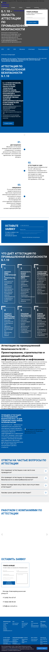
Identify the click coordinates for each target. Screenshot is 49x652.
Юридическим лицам (25, 640)
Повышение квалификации (43, 625)
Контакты (36, 7)
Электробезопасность (7, 641)
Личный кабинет (19, 10)
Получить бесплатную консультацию (31, 237)
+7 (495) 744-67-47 (43, 10)
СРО (32, 621)
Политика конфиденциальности (7, 630)
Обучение (43, 621)
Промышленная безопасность (27, 58)
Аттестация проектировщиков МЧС (7, 643)
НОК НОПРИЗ (24, 624)
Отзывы (13, 7)
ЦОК (23, 627)
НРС (13, 621)
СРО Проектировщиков (35, 625)
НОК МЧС (24, 625)
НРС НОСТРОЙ (15, 623)
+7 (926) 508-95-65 (43, 11)
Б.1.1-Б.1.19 (42, 58)
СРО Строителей (34, 623)
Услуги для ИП (34, 640)
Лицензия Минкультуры (15, 641)
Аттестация (12, 58)
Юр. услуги (25, 637)
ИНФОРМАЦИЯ (7, 621)
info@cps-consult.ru (10, 606)
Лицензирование (17, 637)
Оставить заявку (32, 22)
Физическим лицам (24, 642)
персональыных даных (34, 20)
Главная (4, 58)
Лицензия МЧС (16, 639)
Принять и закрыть (42, 648)
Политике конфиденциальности (12, 648)
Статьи (20, 7)
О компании (4, 7)
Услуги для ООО (34, 639)
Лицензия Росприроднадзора (16, 643)
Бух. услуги (34, 637)
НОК (23, 621)
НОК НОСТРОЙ (25, 623)
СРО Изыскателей (34, 626)
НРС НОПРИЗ (15, 624)
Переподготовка (43, 626)
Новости (28, 7)
